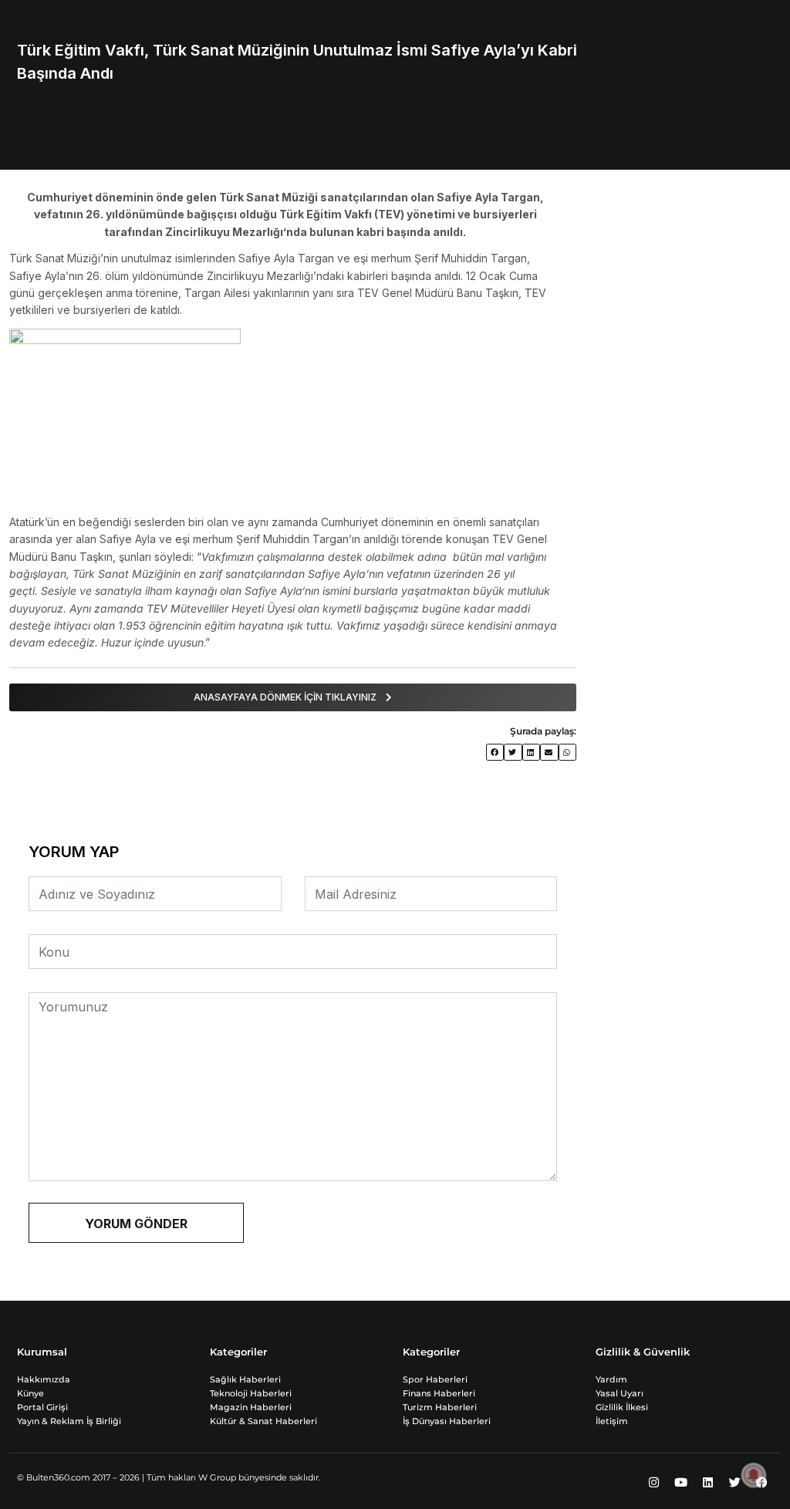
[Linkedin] (707, 1482)
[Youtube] (680, 1482)
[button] (495, 752)
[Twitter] (734, 1482)
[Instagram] (653, 1482)
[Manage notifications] (753, 1475)
